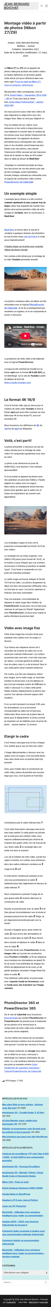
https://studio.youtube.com (17, 382)
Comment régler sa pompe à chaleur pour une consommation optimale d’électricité (23, 1233)
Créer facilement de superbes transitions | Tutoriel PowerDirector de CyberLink (22, 1068)
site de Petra (30, 236)
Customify (11, 1302)
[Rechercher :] (25, 1282)
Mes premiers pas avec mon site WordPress (24, 1136)
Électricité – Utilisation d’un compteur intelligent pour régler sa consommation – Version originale (23, 1253)
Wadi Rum (9, 230)
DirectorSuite (11, 1018)
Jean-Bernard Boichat (16, 6)
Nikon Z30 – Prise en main (15, 1182)
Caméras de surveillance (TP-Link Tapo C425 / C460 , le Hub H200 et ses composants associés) (25, 1157)
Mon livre (33, 1302)
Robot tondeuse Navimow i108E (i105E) (22, 1188)
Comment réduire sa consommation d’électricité (20, 1242)
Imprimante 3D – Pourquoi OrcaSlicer (21, 1166)
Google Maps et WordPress (16, 1194)
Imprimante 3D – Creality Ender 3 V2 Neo (23, 1112)
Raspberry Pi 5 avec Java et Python (20, 1200)
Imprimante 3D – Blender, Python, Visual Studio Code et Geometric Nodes (22, 1174)
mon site (44, 1302)
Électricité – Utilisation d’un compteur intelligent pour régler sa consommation (22, 1214)
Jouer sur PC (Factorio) (14, 1206)
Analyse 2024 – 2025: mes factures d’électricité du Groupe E (20, 1223)
